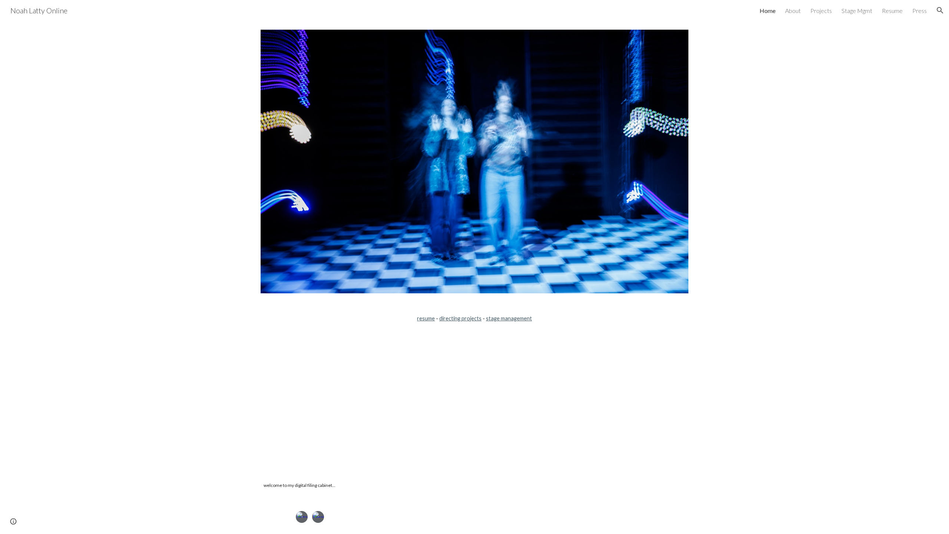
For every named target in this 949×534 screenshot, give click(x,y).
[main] (474, 318)
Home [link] (768, 10)
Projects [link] (821, 10)
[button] (940, 10)
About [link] (793, 10)
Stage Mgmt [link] (856, 10)
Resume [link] (892, 10)
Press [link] (919, 10)
